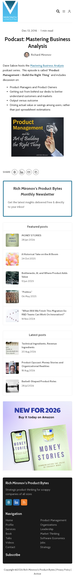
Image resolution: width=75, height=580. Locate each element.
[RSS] (24, 502)
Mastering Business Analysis (47, 65)
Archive (37, 573)
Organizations (48, 524)
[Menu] (64, 11)
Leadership (46, 529)
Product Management (53, 520)
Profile (10, 524)
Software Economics (52, 538)
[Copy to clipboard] (36, 172)
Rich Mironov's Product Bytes (39, 569)
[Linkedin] (16, 502)
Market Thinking (49, 533)
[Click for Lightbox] (37, 137)
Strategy (45, 547)
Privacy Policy (63, 569)
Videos (10, 542)
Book (9, 533)
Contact (10, 547)
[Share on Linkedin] (22, 172)
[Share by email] (29, 172)
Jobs (42, 542)
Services (11, 529)
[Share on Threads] (14, 172)
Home (9, 520)
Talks (9, 538)
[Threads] (9, 502)
